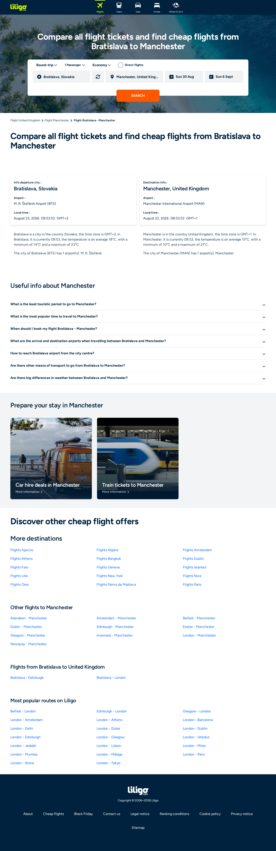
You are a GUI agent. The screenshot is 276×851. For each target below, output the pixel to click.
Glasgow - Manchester (27, 635)
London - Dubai (108, 728)
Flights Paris (192, 584)
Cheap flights (53, 814)
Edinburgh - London (112, 711)
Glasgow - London (197, 711)
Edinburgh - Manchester (115, 627)
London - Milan (194, 746)
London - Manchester (199, 635)
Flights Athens (21, 559)
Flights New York (110, 576)
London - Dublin (195, 728)
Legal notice (139, 814)
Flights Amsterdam (197, 550)
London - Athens (109, 720)
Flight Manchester (57, 120)
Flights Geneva (108, 567)
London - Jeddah (23, 746)
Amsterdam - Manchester (116, 618)
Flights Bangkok (109, 559)
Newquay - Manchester (28, 644)
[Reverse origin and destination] (98, 77)
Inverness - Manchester (115, 635)
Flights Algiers (107, 550)
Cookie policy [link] (210, 814)
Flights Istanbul (194, 567)
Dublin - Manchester (26, 627)
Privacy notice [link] (242, 814)
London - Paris (194, 754)
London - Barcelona (198, 720)
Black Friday (83, 814)
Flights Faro (19, 567)
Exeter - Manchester (198, 627)
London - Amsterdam (26, 720)
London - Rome (22, 763)
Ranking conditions (174, 814)
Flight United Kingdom (25, 120)
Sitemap (138, 828)
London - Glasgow (111, 737)
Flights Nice (192, 576)
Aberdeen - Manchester (28, 618)
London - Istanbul (196, 737)
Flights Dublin (193, 559)
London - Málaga (109, 754)
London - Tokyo (108, 763)
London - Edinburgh (25, 737)
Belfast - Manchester (199, 618)
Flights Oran (19, 584)
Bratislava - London (111, 678)
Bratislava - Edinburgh (27, 678)
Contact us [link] (111, 814)
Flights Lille (19, 576)
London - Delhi (21, 728)
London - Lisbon (109, 746)
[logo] (18, 7)
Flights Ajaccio (21, 550)
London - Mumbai (24, 754)
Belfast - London (23, 711)
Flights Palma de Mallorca (116, 584)
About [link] (28, 814)
